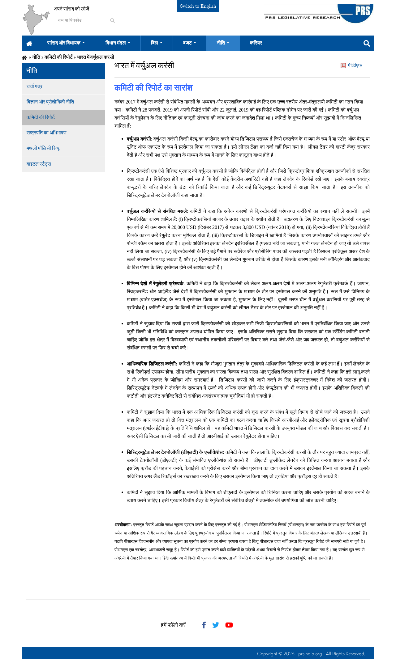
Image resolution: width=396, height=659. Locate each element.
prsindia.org (310, 654)
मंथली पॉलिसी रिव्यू (43, 148)
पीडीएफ (355, 65)
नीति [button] (221, 43)
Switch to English (198, 6)
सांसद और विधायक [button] (63, 43)
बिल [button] (154, 43)
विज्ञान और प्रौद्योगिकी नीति (50, 102)
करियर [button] (256, 43)
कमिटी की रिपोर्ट (41, 118)
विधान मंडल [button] (115, 43)
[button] (29, 43)
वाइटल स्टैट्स (39, 164)
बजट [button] (187, 43)
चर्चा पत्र (34, 87)
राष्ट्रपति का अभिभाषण (47, 133)
